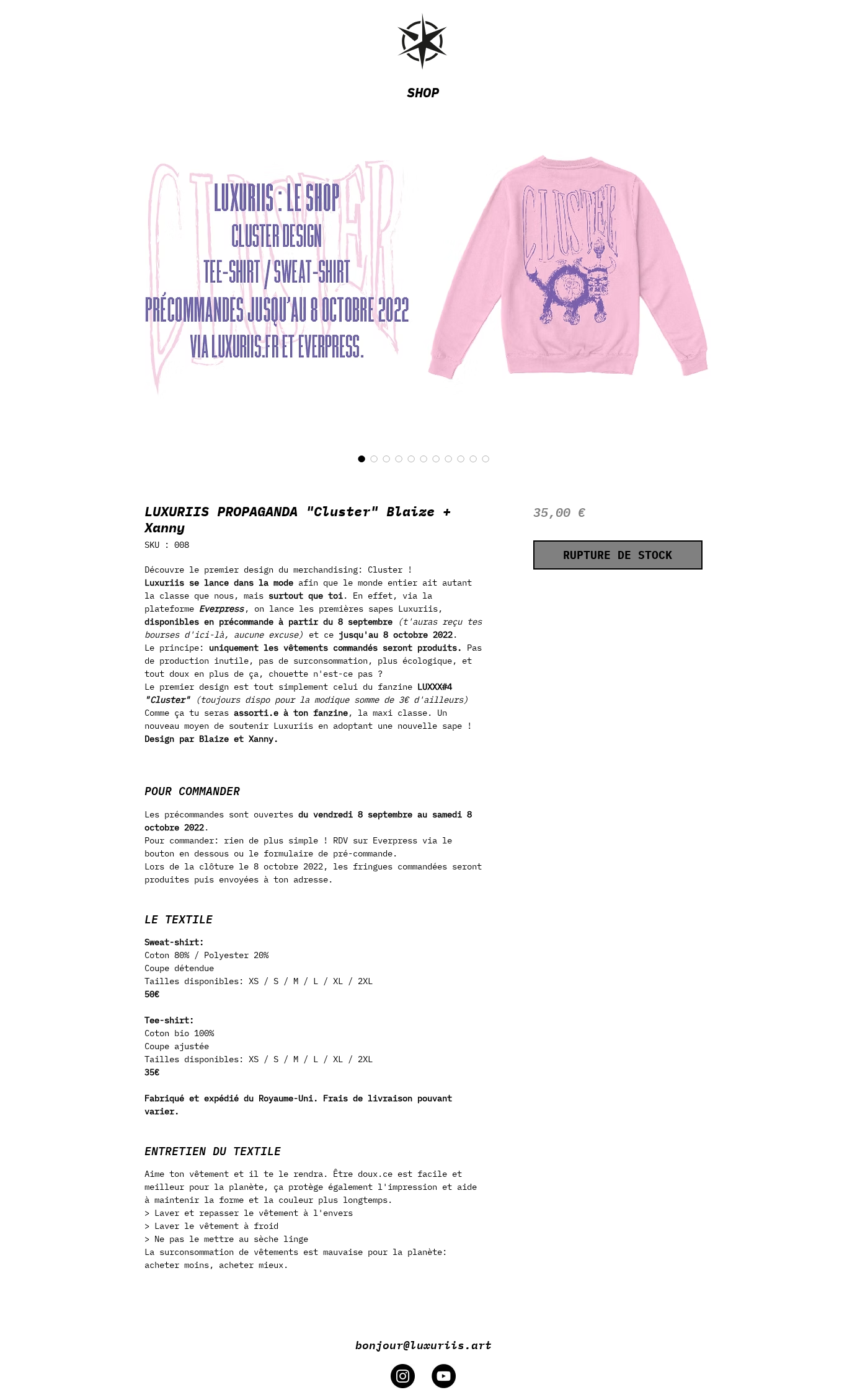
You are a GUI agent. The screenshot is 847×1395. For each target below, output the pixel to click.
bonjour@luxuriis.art (423, 1344)
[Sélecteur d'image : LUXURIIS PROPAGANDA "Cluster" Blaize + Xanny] (361, 458)
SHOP (423, 92)
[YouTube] (444, 1376)
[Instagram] (403, 1376)
